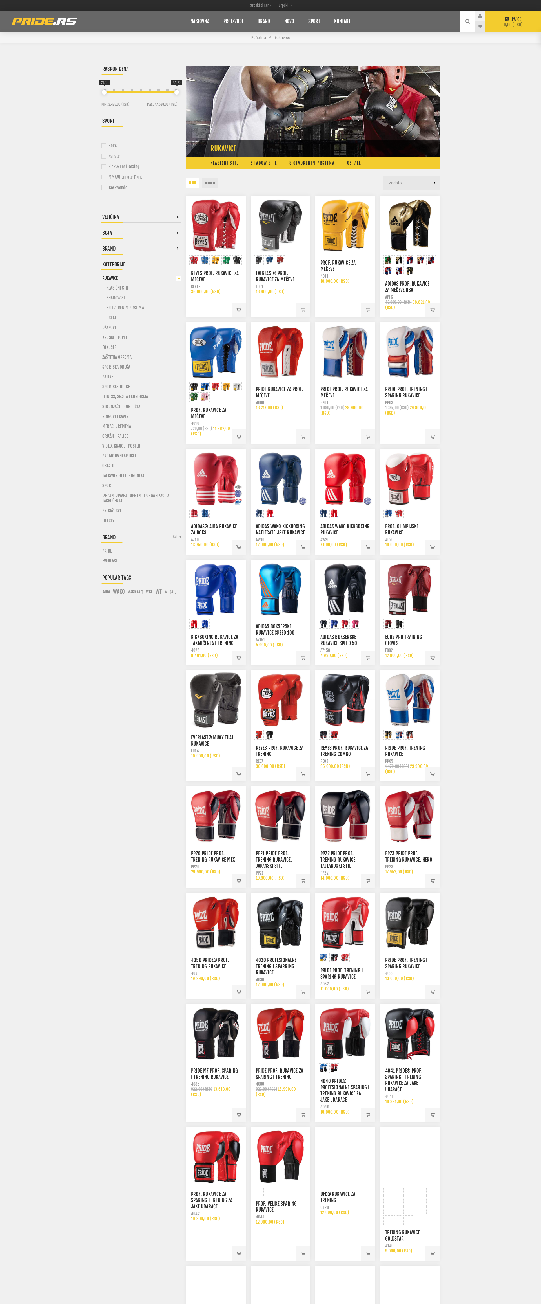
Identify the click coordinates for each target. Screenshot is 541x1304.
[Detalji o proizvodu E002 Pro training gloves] (410, 589)
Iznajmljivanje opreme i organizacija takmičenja (135, 498)
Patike (107, 377)
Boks (112, 145)
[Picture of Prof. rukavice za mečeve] (194, 386)
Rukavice (110, 278)
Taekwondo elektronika (123, 475)
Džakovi (109, 327)
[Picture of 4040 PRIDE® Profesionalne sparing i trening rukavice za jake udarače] (323, 1068)
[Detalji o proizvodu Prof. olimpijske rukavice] (410, 479)
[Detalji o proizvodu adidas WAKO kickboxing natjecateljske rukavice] (281, 479)
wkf (149, 591)
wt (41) (170, 591)
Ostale (354, 163)
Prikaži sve (111, 510)
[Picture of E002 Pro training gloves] (388, 624)
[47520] (176, 92)
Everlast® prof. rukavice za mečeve (275, 276)
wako (119, 591)
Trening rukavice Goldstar (402, 1239)
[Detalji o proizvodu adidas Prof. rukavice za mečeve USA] (410, 225)
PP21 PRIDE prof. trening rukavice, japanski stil (274, 860)
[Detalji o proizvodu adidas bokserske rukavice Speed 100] (281, 589)
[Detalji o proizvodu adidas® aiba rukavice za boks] (216, 479)
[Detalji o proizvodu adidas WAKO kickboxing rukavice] (345, 479)
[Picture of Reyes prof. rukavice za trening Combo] (323, 735)
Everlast (110, 561)
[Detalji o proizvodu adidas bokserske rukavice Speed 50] (345, 589)
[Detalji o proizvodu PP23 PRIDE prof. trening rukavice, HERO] (410, 816)
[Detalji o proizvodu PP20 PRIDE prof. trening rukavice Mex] (216, 816)
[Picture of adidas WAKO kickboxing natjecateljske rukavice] (259, 513)
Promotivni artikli (119, 456)
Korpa (513, 21)
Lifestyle (110, 520)
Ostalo (108, 465)
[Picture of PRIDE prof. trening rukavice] (388, 735)
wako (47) (135, 591)
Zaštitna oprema (117, 357)
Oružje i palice (115, 436)
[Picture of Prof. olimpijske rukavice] (388, 513)
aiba (106, 591)
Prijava (484, 16)
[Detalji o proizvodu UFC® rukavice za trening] (345, 1157)
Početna (258, 37)
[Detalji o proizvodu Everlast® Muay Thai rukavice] (216, 700)
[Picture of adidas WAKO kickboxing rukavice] (323, 513)
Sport (107, 485)
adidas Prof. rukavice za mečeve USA (407, 287)
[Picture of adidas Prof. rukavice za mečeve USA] (388, 260)
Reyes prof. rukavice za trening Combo (344, 751)
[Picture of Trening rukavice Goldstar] (388, 1191)
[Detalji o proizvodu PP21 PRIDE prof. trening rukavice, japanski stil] (281, 816)
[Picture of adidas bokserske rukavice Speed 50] (323, 624)
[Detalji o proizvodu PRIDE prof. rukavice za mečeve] (345, 352)
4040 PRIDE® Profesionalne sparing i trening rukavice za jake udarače (345, 1090)
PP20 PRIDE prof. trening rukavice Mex (213, 857)
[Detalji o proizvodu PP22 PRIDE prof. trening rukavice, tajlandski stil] (345, 816)
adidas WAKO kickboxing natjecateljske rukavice (280, 529)
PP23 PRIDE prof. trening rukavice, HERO (408, 857)
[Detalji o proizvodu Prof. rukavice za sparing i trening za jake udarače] (216, 1157)
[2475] (104, 92)
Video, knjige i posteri (122, 446)
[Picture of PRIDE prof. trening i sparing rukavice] (323, 957)
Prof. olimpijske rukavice (402, 529)
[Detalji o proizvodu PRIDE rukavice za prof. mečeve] (281, 352)
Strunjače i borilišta (121, 406)
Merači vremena (116, 426)
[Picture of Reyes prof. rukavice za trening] (259, 735)
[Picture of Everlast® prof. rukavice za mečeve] (259, 260)
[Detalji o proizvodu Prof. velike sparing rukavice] (281, 1157)
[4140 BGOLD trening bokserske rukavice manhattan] (410, 1157)
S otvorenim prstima (312, 163)
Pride (107, 551)
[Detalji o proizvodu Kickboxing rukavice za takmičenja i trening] (216, 589)
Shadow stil (264, 163)
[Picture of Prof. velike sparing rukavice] (259, 1191)
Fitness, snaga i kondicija (125, 396)
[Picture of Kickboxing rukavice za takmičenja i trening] (194, 624)
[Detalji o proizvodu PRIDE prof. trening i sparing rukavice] (410, 352)
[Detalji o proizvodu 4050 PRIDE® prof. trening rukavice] (216, 923)
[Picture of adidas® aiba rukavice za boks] (194, 513)
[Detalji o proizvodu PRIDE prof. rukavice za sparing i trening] (281, 1034)
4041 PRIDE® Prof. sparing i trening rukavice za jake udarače (403, 1080)
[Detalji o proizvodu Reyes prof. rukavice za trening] (281, 700)
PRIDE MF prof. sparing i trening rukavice (214, 1074)
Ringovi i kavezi (116, 416)
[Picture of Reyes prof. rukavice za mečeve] (194, 260)
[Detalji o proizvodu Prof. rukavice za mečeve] (345, 225)
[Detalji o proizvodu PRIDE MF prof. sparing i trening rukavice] (216, 1034)
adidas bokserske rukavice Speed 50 (338, 640)
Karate (114, 156)
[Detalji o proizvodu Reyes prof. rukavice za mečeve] (216, 225)
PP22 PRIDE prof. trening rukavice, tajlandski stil (338, 860)
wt (159, 591)
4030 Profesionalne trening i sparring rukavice (276, 966)
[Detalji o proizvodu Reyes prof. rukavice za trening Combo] (345, 700)
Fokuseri (110, 347)
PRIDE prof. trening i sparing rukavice (406, 392)
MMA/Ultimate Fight (125, 177)
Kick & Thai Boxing (123, 166)
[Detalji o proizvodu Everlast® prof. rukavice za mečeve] (281, 225)
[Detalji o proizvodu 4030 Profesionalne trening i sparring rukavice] (281, 923)
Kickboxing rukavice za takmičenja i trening (214, 640)
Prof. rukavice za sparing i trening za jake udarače (211, 1200)
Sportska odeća (116, 367)
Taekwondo (117, 187)
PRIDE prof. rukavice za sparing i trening (279, 1074)
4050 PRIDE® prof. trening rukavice (210, 963)
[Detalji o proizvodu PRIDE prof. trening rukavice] (410, 700)
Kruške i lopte (114, 337)
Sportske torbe (116, 386)
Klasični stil (224, 163)
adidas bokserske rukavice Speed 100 (275, 630)
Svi (175, 537)
